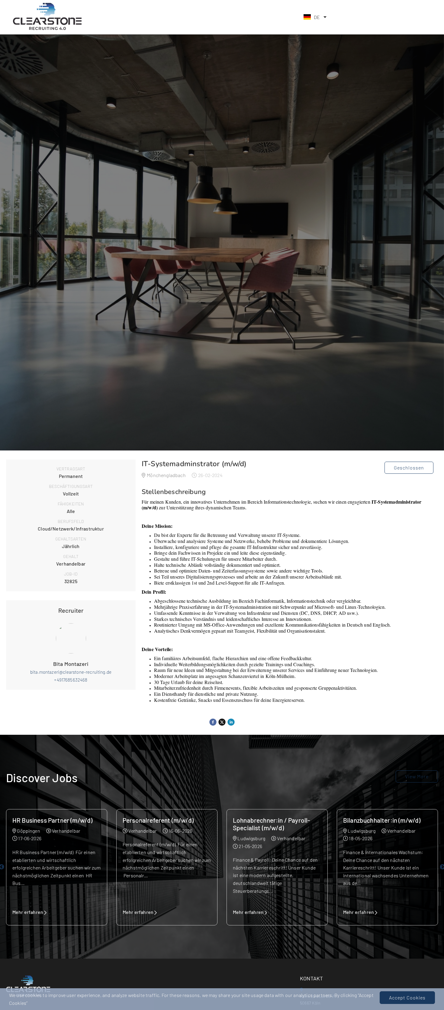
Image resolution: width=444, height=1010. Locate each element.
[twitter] (222, 722)
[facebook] (213, 722)
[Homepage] (47, 29)
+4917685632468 (70, 679)
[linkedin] (231, 722)
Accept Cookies (407, 997)
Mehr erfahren (27, 912)
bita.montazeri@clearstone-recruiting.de (70, 672)
